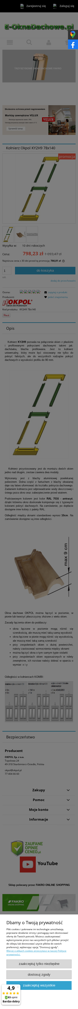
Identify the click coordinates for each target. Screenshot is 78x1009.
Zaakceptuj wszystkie (39, 985)
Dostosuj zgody (39, 974)
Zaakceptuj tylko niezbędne (39, 964)
